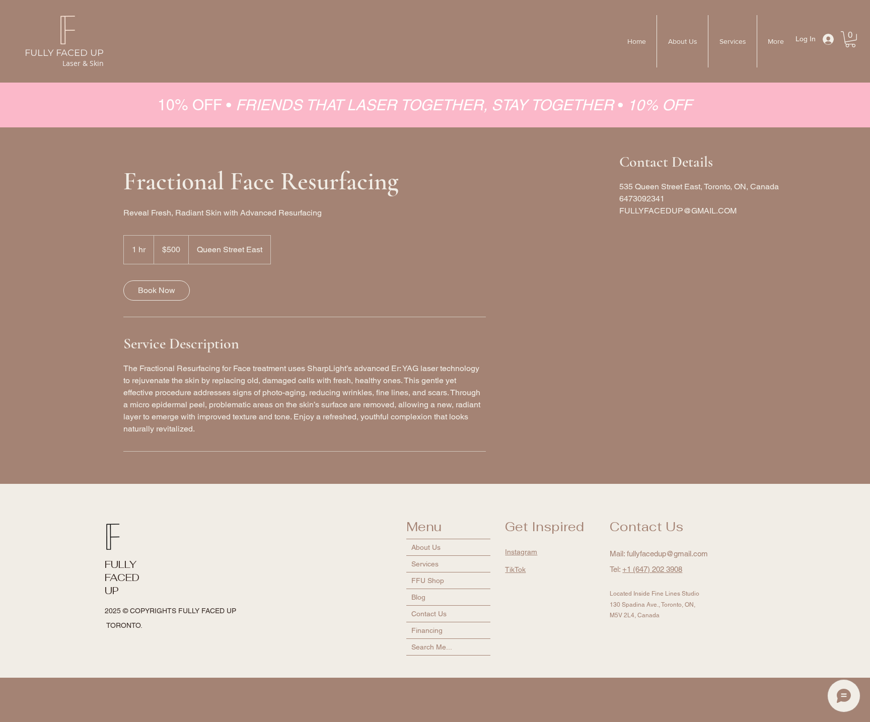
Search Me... (431, 647)
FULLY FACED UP (64, 52)
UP (112, 590)
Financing (427, 630)
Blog (418, 597)
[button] (850, 39)
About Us (426, 547)
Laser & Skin (83, 63)
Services (425, 564)
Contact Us (429, 614)
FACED (122, 577)
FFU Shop (427, 580)
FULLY (120, 564)
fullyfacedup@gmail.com (667, 553)
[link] (156, 290)
